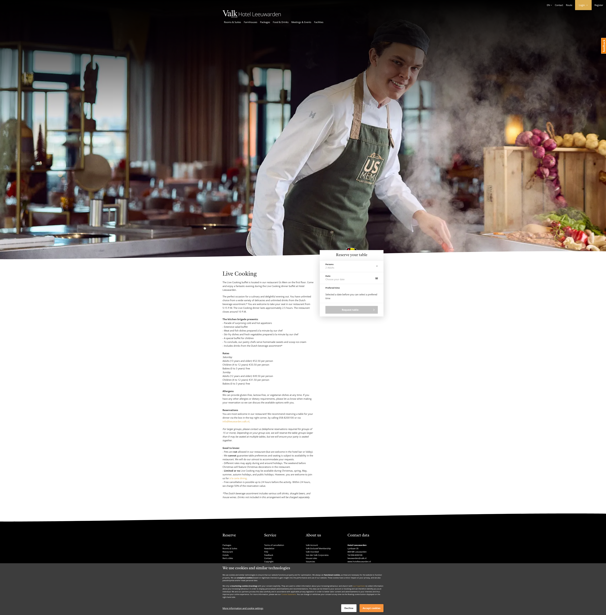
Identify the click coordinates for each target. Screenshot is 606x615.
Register (598, 5)
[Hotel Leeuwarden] (252, 16)
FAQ (266, 551)
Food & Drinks (280, 22)
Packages (265, 22)
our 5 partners (359, 586)
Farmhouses (250, 22)
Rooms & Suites (232, 22)
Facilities (318, 22)
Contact (559, 5)
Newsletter (269, 548)
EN (548, 5)
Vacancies (310, 561)
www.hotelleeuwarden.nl (359, 561)
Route (569, 5)
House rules (311, 558)
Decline (348, 608)
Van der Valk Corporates (317, 555)
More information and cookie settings (243, 608)
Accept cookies (371, 608)
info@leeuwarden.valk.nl (236, 421)
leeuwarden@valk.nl (357, 558)
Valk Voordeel (312, 551)
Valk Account (312, 545)
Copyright (268, 561)
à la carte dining (238, 478)
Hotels (226, 555)
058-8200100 (356, 555)
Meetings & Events (301, 22)
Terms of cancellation (274, 545)
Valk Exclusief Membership (318, 548)
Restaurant (228, 551)
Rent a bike (228, 558)
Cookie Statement (288, 594)
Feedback (268, 555)
